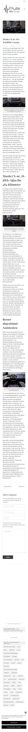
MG (5, 679)
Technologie (7, 689)
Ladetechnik (7, 676)
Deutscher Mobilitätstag (10, 653)
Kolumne (6, 666)
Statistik (6, 685)
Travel (19, 689)
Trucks (5, 692)
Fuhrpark (6, 663)
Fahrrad (16, 659)
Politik (14, 682)
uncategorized (15, 695)
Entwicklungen (8, 659)
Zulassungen (19, 702)
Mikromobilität (12, 679)
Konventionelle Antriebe (10, 669)
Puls (19, 682)
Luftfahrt (20, 676)
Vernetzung (7, 698)
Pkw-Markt (7, 682)
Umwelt (6, 695)
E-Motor (14, 656)
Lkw (14, 676)
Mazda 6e (10, 59)
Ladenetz (6, 672)
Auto (18, 646)
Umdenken (19, 692)
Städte (13, 685)
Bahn (5, 650)
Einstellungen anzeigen (14, 727)
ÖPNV (12, 705)
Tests (14, 689)
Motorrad (21, 679)
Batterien (11, 650)
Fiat (22, 659)
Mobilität (19, 45)
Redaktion (13, 45)
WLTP (15, 160)
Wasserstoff (16, 698)
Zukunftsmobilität (9, 702)
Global (13, 663)
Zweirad (6, 705)
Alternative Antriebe (9, 646)
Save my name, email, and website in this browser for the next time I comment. (14, 524)
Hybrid (19, 663)
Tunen (11, 692)
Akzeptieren (14, 722)
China (18, 650)
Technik (19, 685)
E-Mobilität (7, 656)
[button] (25, 712)
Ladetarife (14, 672)
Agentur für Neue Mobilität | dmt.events (11, 643)
